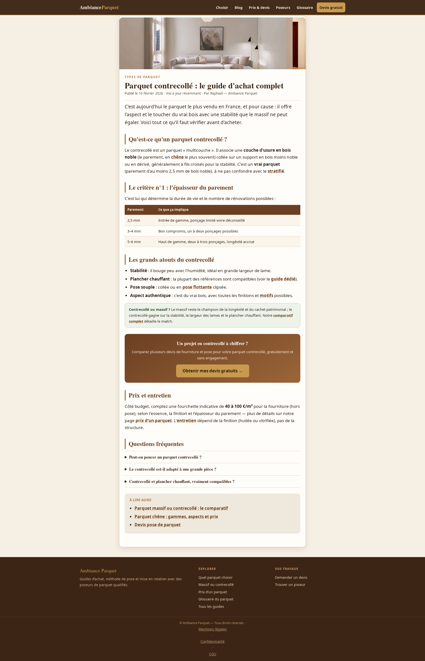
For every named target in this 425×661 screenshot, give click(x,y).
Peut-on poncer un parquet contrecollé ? (165, 457)
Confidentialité (212, 641)
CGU (212, 654)
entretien (186, 420)
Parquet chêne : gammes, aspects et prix (176, 516)
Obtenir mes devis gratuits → (212, 371)
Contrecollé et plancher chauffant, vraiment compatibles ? (182, 481)
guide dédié (283, 279)
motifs (266, 295)
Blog (239, 7)
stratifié (276, 171)
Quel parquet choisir (215, 577)
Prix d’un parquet (212, 592)
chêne (177, 157)
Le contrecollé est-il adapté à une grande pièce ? (172, 469)
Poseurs (283, 7)
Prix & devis (259, 7)
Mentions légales (212, 629)
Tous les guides (211, 606)
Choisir (222, 7)
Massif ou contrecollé (216, 584)
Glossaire (305, 7)
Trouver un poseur (290, 584)
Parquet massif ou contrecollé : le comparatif (181, 508)
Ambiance (99, 7)
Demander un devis (291, 577)
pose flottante (197, 287)
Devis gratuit (331, 7)
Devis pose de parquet (158, 525)
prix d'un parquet (154, 420)
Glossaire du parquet (215, 599)
